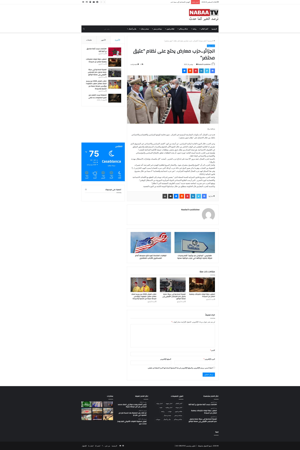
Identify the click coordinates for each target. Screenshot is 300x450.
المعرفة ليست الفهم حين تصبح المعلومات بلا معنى (97, 96)
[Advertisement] (103, 126)
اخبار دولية (159, 403)
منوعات (158, 419)
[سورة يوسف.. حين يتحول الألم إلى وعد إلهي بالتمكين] (86, 404)
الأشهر (103, 40)
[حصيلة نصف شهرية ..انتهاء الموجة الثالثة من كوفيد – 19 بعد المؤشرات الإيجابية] (97, 404)
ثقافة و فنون (170, 29)
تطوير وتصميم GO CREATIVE (185, 446)
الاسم (212, 350)
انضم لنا (97, 446)
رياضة (194, 29)
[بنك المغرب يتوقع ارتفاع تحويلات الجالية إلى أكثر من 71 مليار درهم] (86, 417)
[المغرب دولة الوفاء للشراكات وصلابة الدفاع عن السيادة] (202, 284)
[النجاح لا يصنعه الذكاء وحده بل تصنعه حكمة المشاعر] (108, 417)
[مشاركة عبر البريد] (170, 196)
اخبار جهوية (169, 403)
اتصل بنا (91, 446)
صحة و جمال (145, 29)
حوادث (170, 411)
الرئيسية (214, 29)
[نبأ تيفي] (204, 15)
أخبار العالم (204, 29)
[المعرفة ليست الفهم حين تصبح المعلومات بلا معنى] (114, 98)
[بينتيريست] (195, 70)
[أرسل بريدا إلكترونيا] (197, 64)
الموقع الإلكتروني (165, 359)
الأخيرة (117, 40)
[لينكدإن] (201, 70)
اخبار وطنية (169, 407)
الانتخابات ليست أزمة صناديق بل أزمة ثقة (97, 50)
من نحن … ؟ (106, 446)
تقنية (161, 407)
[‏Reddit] (190, 70)
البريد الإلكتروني (209, 359)
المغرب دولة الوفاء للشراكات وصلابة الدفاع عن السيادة (202, 295)
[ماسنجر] (184, 70)
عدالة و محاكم (183, 29)
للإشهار (84, 446)
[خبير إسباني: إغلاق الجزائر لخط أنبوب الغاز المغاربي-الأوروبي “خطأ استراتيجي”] (108, 411)
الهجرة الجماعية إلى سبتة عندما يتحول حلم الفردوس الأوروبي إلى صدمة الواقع (164, 2)
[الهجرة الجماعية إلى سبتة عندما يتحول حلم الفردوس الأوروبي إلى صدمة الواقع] (173, 284)
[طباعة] (165, 196)
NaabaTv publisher (204, 64)
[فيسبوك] (212, 70)
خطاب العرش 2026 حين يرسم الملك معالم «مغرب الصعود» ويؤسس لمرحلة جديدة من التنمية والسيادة (143, 296)
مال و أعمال (132, 29)
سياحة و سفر (158, 29)
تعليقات (89, 40)
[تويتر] (207, 70)
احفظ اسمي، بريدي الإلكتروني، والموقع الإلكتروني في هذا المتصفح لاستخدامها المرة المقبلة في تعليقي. (180, 368)
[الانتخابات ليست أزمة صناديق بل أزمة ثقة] (114, 51)
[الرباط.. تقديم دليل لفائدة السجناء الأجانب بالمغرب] (108, 404)
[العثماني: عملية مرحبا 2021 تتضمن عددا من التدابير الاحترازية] (97, 417)
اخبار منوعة (202, 41)
